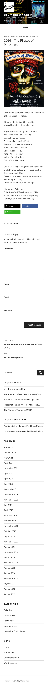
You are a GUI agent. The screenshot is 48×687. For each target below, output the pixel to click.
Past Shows (13, 224)
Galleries (8, 610)
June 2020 (8, 484)
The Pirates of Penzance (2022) (18, 410)
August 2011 (9, 594)
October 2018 (10, 531)
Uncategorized (10, 626)
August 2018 (9, 536)
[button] (12, 206)
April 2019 (8, 510)
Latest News (9, 615)
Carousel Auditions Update (30, 426)
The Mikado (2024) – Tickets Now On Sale (22, 394)
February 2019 (10, 515)
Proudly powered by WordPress (17, 681)
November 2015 (11, 563)
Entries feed (9, 652)
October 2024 (10, 452)
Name (7, 284)
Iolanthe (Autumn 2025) (14, 389)
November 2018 (11, 526)
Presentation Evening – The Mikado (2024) (23, 405)
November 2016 (11, 552)
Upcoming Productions (14, 631)
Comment (9, 248)
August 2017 (9, 547)
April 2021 (8, 479)
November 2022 (11, 468)
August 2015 (9, 568)
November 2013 (11, 578)
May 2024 (8, 458)
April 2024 (8, 463)
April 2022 (8, 473)
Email (7, 297)
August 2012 (9, 589)
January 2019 (10, 521)
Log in (6, 647)
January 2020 (10, 489)
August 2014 (9, 573)
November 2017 (11, 542)
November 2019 (11, 500)
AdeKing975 (32, 37)
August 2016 (9, 557)
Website (8, 310)
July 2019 (8, 505)
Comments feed (11, 658)
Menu (25, 27)
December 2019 (11, 494)
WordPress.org (11, 663)
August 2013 (9, 584)
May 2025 (8, 447)
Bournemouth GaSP (18, 14)
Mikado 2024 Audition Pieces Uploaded (22, 399)
